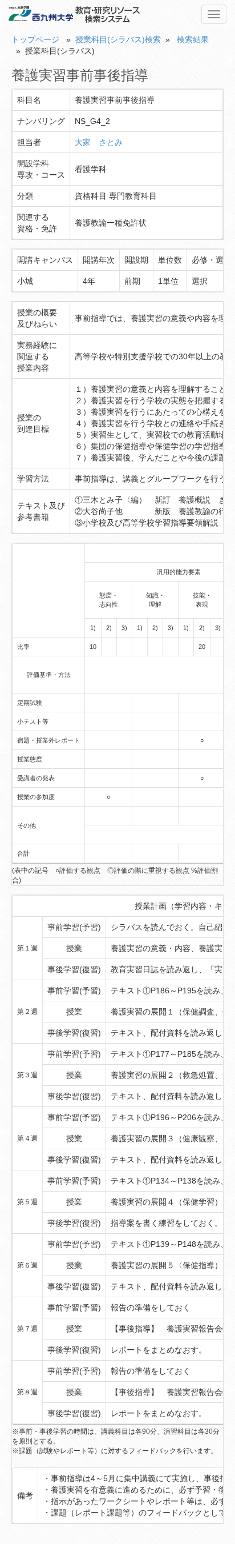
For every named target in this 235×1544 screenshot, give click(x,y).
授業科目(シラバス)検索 (118, 39)
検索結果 (193, 39)
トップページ (35, 39)
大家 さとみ (99, 142)
